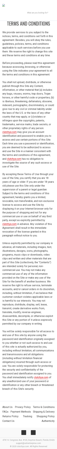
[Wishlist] (12, 18)
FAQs (5, 411)
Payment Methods (20, 411)
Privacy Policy (23, 407)
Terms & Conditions (44, 407)
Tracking (27, 416)
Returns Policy (10, 416)
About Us (7, 407)
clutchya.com (9, 132)
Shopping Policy (46, 416)
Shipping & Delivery (44, 411)
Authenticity (48, 420)
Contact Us (8, 420)
